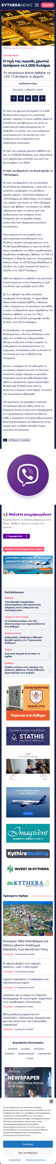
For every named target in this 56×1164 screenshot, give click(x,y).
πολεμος (25, 440)
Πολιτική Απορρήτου (36, 1160)
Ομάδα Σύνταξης (28, 83)
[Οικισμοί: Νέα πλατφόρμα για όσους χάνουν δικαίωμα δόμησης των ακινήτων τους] (28, 918)
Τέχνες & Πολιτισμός (17, 617)
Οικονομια (11, 55)
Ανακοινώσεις (13, 633)
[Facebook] (14, 98)
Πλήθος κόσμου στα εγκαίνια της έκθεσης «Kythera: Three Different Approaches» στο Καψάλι (24, 670)
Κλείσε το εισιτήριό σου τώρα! (23, 549)
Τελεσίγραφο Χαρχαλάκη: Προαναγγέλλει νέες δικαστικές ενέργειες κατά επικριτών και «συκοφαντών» (23, 606)
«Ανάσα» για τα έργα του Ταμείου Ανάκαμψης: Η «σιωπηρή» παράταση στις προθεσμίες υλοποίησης (27, 998)
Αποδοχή (28, 1144)
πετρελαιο (13, 440)
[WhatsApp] (21, 98)
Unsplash (30, 48)
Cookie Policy (15, 1160)
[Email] (35, 98)
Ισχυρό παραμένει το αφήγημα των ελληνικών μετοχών (26, 981)
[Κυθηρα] (17, 5)
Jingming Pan (17, 48)
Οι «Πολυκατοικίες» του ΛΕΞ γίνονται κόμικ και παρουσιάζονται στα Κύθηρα (25, 624)
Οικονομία (8, 954)
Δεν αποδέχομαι (28, 1152)
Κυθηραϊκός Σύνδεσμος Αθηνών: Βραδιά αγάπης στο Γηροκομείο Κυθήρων (24, 640)
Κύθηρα (9, 598)
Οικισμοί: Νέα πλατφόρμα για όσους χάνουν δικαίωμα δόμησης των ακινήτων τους (25, 945)
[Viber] (42, 98)
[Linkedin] (28, 98)
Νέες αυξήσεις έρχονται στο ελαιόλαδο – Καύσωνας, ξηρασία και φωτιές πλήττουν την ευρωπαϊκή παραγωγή (26, 1019)
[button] (51, 1101)
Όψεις (8, 649)
